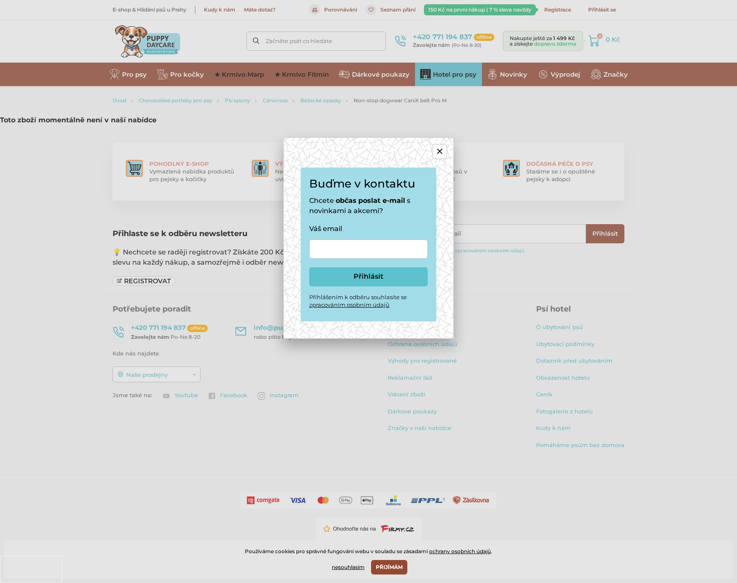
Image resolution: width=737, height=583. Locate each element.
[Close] (439, 151)
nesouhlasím (348, 567)
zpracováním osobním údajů (349, 304)
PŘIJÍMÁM (389, 567)
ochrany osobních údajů (460, 551)
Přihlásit (368, 276)
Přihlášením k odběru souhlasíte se (358, 301)
